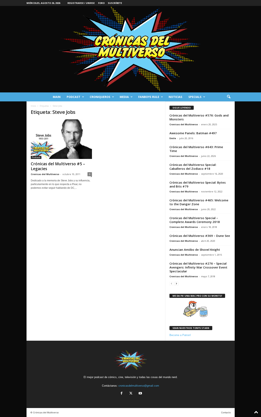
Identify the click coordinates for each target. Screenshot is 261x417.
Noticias (175, 97)
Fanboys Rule (148, 97)
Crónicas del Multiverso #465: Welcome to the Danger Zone (198, 202)
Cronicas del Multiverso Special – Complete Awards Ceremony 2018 (194, 220)
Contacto (226, 412)
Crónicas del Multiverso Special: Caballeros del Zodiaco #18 (192, 167)
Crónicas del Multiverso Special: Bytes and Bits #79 (197, 184)
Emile (172, 138)
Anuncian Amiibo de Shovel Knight (194, 249)
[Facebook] (121, 393)
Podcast (73, 97)
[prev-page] (171, 283)
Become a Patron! (180, 335)
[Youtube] (140, 393)
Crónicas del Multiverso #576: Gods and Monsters (199, 117)
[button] (228, 96)
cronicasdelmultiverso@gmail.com (138, 385)
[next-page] (176, 283)
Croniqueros (100, 97)
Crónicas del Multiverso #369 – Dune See (199, 236)
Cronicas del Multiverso (45, 174)
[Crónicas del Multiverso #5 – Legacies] (61, 139)
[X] (131, 393)
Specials (194, 97)
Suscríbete (115, 2)
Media (124, 97)
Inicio (33, 105)
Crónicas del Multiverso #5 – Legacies (58, 166)
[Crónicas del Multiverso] (130, 49)
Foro (101, 2)
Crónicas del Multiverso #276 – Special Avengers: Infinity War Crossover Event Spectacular (198, 267)
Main (57, 97)
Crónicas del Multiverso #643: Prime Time (196, 149)
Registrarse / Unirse (81, 2)
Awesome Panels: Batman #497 (193, 133)
